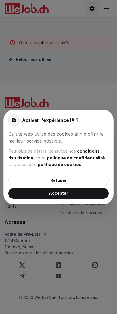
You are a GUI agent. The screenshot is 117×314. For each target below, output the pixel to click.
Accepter (58, 193)
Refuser (58, 180)
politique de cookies (60, 164)
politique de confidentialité (76, 158)
